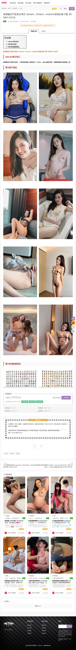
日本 (54, 515)
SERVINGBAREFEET (58, 578)
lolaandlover (38, 518)
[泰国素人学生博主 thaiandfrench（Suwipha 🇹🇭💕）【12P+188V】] (14, 495)
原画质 (17, 453)
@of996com (47, 645)
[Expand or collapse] (24, 37)
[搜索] (61, 8)
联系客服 (60, 639)
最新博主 (44, 625)
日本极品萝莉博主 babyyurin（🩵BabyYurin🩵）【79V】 (61, 522)
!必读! (43, 31)
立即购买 (66, 397)
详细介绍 (34, 31)
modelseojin (12, 578)
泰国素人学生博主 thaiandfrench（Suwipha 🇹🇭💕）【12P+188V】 (14, 522)
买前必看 (20, 3)
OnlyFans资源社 (13, 21)
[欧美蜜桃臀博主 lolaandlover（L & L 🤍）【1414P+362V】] (38, 495)
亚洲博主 (44, 628)
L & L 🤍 (31, 518)
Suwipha (8, 518)
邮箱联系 (47, 3)
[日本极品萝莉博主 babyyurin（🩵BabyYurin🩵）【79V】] (62, 495)
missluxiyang (42, 578)
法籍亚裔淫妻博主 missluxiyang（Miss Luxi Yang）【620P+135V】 (38, 582)
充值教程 (29, 630)
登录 (39, 606)
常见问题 (28, 3)
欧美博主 (32, 515)
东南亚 (34, 21)
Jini (6, 578)
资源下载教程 (37, 3)
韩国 (7, 575)
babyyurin (55, 518)
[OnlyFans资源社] (4, 3)
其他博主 (44, 633)
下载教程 (24, 401)
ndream (6, 453)
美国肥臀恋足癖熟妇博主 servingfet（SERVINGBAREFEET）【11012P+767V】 (61, 582)
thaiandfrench (15, 518)
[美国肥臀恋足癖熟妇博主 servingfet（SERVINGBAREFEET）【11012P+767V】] (62, 555)
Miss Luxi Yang (33, 578)
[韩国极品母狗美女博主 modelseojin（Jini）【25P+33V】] (14, 555)
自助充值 (13, 3)
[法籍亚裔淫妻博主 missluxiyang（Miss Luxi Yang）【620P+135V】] (38, 555)
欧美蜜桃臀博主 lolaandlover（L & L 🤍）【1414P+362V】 (38, 522)
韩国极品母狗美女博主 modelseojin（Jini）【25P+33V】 (14, 582)
